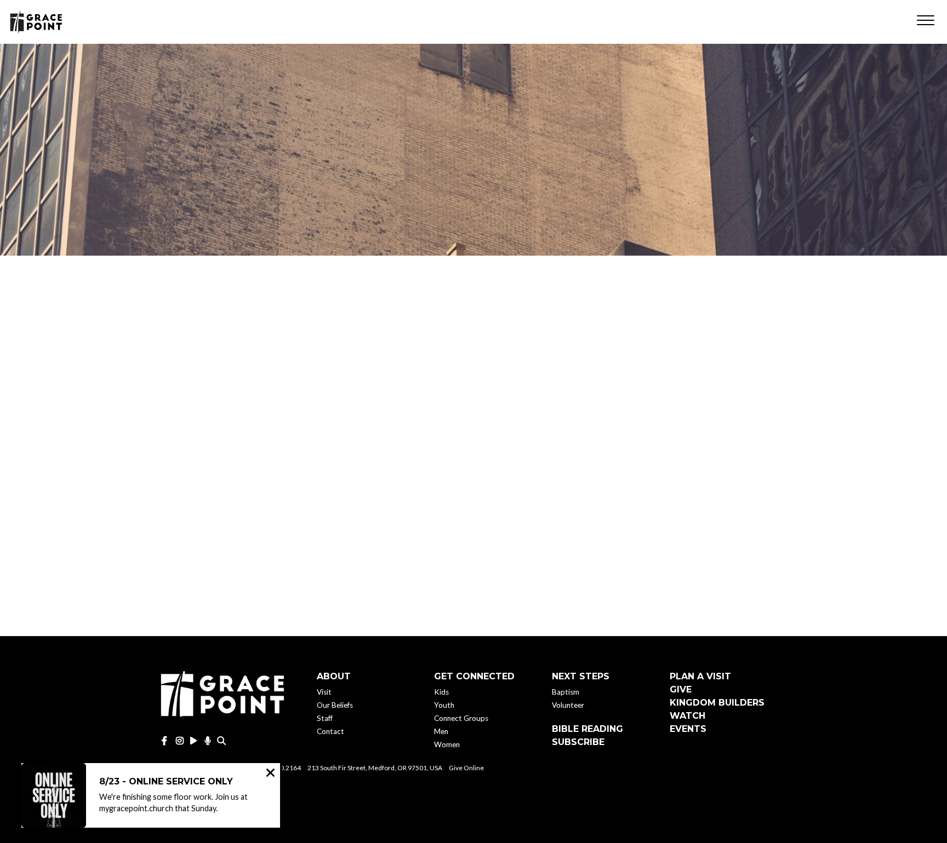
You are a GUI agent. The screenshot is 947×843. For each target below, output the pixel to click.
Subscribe (578, 742)
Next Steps (580, 676)
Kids (441, 692)
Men (441, 731)
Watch (687, 716)
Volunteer (568, 705)
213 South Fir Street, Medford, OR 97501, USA (374, 768)
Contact (330, 731)
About (334, 676)
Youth (444, 705)
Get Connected (474, 676)
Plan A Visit (700, 676)
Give (681, 689)
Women (447, 744)
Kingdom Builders (717, 702)
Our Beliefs (335, 705)
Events (688, 729)
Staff (325, 718)
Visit (324, 692)
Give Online (466, 768)
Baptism (565, 692)
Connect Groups (461, 718)
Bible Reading (587, 729)
